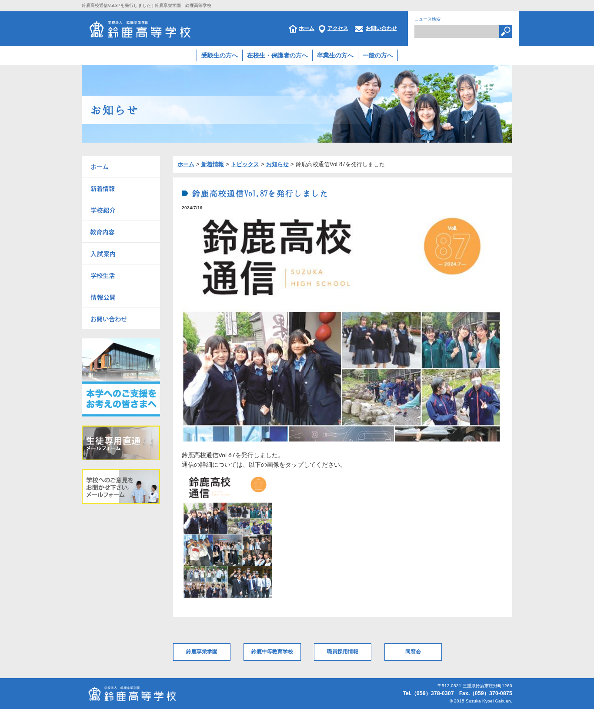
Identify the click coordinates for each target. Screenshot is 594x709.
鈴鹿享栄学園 (201, 652)
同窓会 (413, 652)
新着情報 (212, 164)
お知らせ (277, 164)
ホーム (306, 28)
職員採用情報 (342, 652)
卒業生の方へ (335, 55)
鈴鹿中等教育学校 (272, 652)
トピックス (245, 164)
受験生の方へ (219, 55)
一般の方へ (378, 55)
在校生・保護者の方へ (277, 55)
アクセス (337, 28)
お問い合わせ (381, 28)
